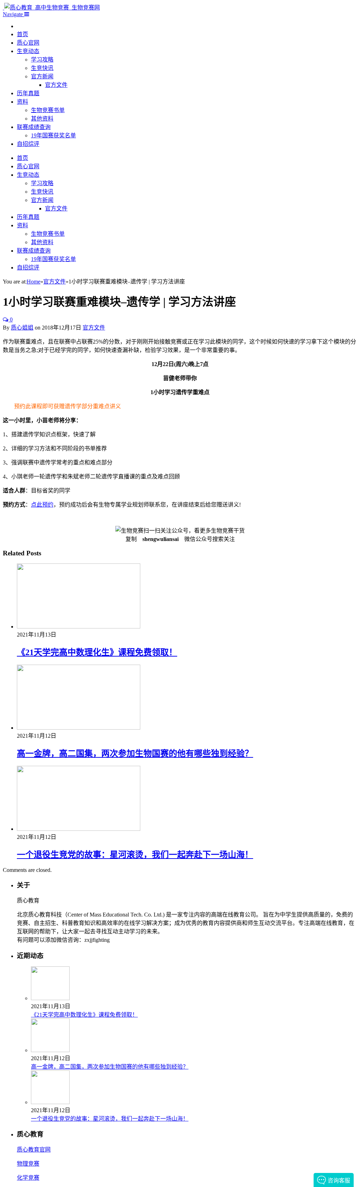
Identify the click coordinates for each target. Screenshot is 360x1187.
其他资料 (42, 119)
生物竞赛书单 (48, 110)
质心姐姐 (22, 328)
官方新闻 (42, 76)
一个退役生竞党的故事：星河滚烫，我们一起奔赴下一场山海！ (135, 854)
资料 (22, 102)
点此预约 (42, 505)
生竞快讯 (42, 68)
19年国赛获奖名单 (53, 135)
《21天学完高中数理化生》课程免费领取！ (97, 652)
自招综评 (28, 144)
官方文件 (56, 85)
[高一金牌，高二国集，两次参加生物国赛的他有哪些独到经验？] (78, 728)
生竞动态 (28, 51)
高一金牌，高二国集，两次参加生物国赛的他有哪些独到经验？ (135, 753)
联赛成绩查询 (34, 127)
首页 (22, 34)
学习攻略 (42, 60)
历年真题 (28, 93)
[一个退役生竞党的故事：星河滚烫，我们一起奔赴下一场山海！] (78, 829)
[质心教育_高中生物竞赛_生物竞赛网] (51, 8)
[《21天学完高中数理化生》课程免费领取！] (78, 627)
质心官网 (28, 43)
